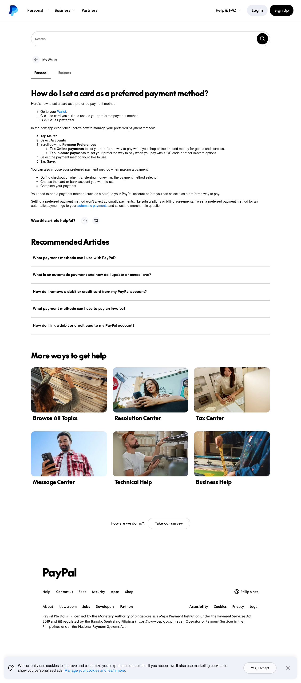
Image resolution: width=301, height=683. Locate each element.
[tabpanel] (147, 148)
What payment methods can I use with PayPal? (74, 257)
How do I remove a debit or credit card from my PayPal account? (90, 291)
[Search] (262, 38)
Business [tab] (64, 73)
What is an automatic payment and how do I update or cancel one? (92, 274)
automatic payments (92, 205)
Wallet (61, 111)
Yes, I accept (260, 668)
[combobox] (150, 38)
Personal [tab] (41, 73)
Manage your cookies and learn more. (95, 670)
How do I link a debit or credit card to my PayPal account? (84, 325)
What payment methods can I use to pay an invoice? (79, 308)
